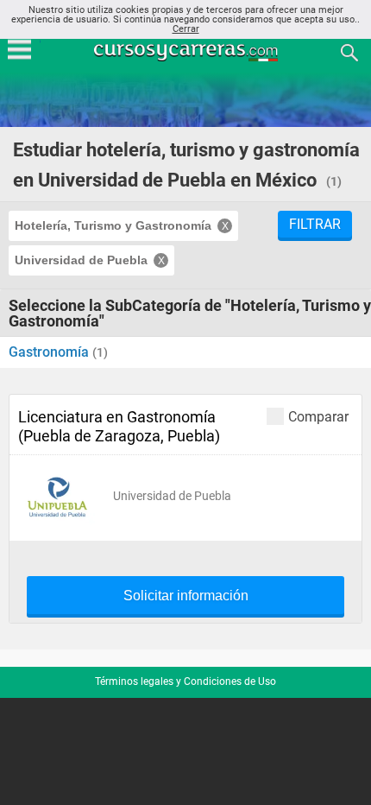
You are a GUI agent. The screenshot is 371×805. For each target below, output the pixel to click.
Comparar (318, 416)
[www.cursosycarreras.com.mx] (187, 51)
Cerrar (186, 29)
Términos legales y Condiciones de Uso (185, 681)
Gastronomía (50, 352)
